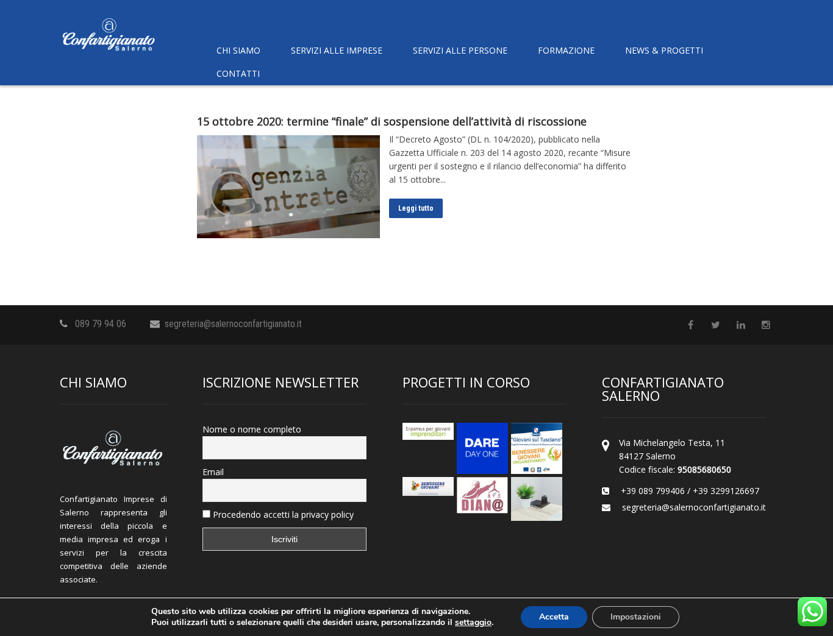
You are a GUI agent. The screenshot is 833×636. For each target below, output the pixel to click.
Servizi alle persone (460, 50)
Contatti (238, 73)
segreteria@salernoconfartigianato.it (233, 324)
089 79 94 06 (100, 324)
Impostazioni (635, 617)
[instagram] (765, 325)
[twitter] (715, 325)
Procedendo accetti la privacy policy (282, 514)
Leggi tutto (416, 208)
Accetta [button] (554, 617)
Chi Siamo (238, 50)
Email (213, 472)
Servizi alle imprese (336, 50)
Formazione (566, 50)
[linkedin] (740, 325)
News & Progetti (664, 50)
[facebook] (690, 325)
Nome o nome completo (251, 429)
